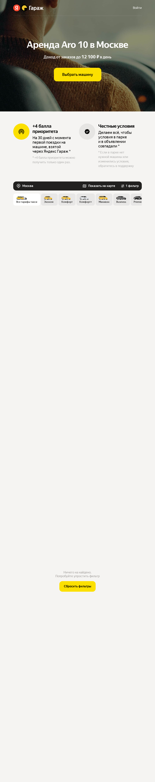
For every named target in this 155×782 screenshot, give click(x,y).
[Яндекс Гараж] (28, 8)
